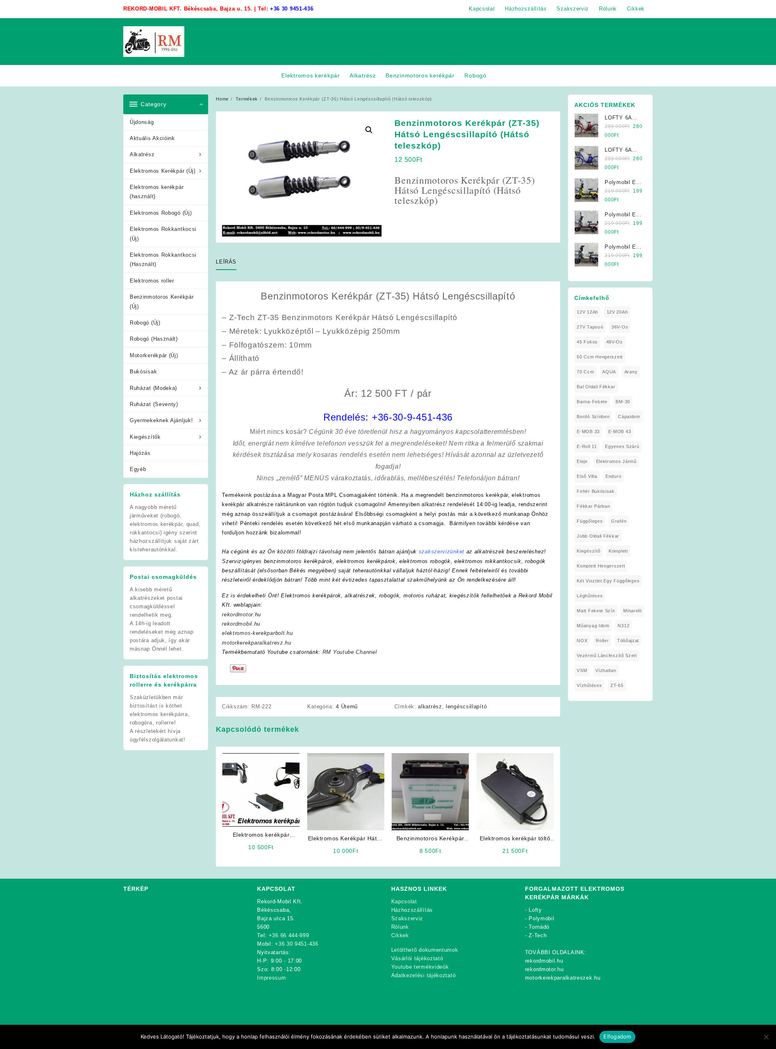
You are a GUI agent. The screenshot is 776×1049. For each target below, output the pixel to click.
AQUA (609, 371)
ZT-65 (617, 685)
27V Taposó (590, 327)
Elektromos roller (152, 281)
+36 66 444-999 (289, 935)
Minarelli (632, 610)
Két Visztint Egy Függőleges (608, 580)
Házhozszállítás (412, 910)
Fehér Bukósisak (596, 491)
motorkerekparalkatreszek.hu (563, 978)
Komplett (618, 551)
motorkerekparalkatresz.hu (256, 643)
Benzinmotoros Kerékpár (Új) (162, 301)
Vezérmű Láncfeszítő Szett (607, 655)
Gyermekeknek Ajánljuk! (161, 420)
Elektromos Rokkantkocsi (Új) (163, 233)
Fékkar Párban (593, 506)
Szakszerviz (407, 918)
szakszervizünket (441, 552)
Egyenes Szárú (622, 446)
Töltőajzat (628, 640)
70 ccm (585, 371)
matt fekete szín (596, 610)
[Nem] (766, 1037)
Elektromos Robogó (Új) (161, 213)
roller (602, 640)
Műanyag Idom (593, 625)
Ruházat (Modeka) (153, 388)
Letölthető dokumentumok (424, 950)
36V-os (620, 327)
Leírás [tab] (226, 262)
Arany (631, 371)
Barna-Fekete (592, 401)
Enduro (613, 476)
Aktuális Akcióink (152, 138)
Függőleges (590, 521)
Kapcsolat (404, 901)
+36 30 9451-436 (292, 9)
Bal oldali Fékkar (596, 386)
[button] (369, 130)
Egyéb (138, 469)
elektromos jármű (616, 461)
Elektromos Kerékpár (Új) (163, 171)
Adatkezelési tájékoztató (423, 975)
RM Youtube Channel (350, 652)
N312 (623, 625)
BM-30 (623, 401)
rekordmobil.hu (241, 624)
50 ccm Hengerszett (600, 356)
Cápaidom (629, 416)
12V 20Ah (617, 312)
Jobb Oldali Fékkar (598, 536)
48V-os (614, 341)
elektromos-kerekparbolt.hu (257, 633)
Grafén (618, 521)
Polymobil (541, 918)
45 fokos (587, 341)
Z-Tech (537, 935)
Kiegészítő (588, 551)
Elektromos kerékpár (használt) (156, 191)
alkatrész (430, 707)
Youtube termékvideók (420, 967)
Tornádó (539, 927)
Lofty (535, 910)
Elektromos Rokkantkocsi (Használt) (163, 259)
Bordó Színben (593, 416)
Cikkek (400, 935)
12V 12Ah (587, 312)
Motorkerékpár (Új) (154, 355)
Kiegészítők (145, 437)
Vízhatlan (605, 670)
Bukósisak (143, 372)
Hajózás (140, 453)
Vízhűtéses (589, 685)
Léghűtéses (590, 595)
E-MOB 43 (619, 431)
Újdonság (142, 122)
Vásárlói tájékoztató (417, 958)
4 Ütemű (347, 707)
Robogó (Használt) (154, 339)
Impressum (271, 978)
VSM (582, 670)
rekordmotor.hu (241, 614)
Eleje (582, 461)
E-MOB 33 (588, 431)
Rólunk (400, 927)
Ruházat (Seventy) (154, 404)
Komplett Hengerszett (601, 565)
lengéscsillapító (466, 707)
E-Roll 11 (587, 446)
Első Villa (587, 476)
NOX (582, 640)
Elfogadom (617, 1036)
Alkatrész (142, 154)
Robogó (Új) (145, 323)
